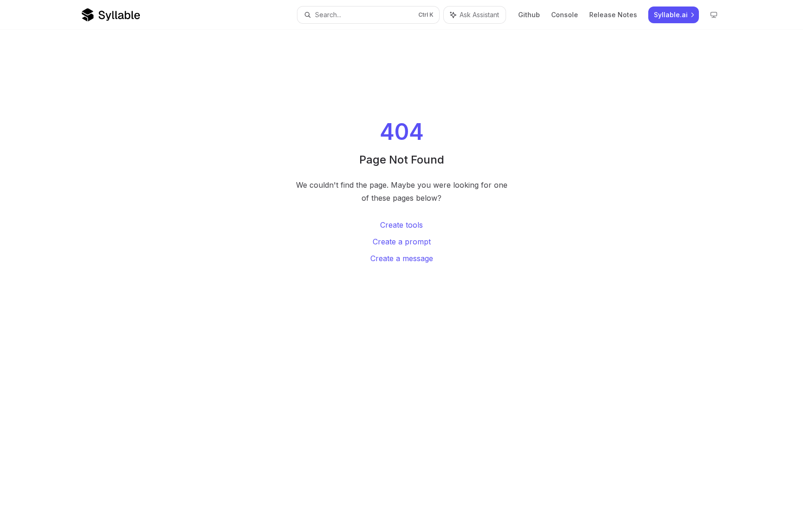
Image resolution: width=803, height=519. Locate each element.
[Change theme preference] (713, 14)
